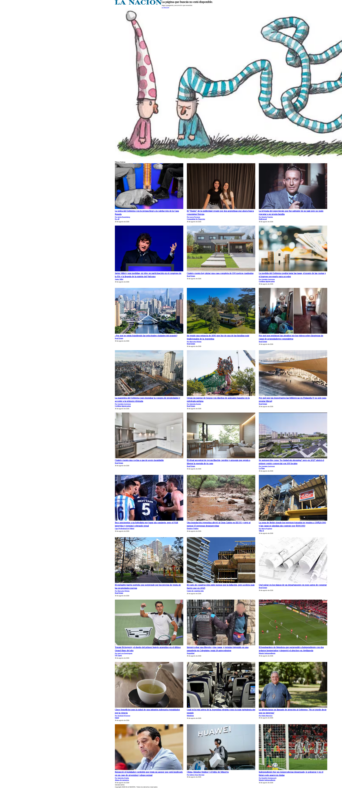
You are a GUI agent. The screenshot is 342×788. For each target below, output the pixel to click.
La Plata (262, 468)
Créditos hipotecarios (267, 281)
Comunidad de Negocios (196, 219)
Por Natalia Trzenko (266, 217)
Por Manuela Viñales (194, 342)
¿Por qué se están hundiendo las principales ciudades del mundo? (146, 336)
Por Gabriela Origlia (122, 778)
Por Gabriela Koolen (194, 404)
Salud (117, 718)
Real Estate (191, 276)
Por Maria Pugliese (265, 529)
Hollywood (263, 219)
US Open (118, 655)
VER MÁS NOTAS (120, 785)
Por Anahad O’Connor (122, 716)
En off (117, 219)
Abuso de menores (122, 780)
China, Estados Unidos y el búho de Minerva (208, 772)
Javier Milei (119, 279)
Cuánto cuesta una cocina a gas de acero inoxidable (139, 460)
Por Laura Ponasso (193, 217)
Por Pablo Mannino (265, 716)
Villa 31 (261, 531)
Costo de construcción (195, 591)
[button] (149, 186)
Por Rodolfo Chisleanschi (267, 778)
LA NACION (165, 7)
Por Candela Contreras (267, 279)
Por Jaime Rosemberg (122, 217)
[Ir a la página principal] (138, 4)
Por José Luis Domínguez (123, 653)
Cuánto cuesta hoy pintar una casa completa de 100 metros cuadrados (220, 273)
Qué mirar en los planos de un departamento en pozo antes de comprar (293, 585)
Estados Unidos (192, 529)
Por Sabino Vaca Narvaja (195, 775)
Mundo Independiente (267, 653)
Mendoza (190, 716)
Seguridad (190, 653)
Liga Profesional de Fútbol (124, 529)
